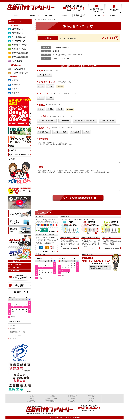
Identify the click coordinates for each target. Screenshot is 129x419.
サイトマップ (14, 338)
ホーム (37, 19)
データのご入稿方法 (52, 398)
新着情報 (12, 328)
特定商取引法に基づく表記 (17, 332)
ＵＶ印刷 (52, 395)
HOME (32, 395)
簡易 (51, 109)
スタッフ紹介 (71, 400)
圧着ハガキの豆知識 (72, 395)
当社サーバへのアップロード (86, 120)
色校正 (32, 398)
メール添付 (65, 120)
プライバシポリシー (92, 400)
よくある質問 (71, 398)
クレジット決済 (61, 132)
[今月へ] (51, 258)
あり (51, 86)
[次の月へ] (54, 258)
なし (41, 86)
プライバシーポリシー (16, 335)
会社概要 (12, 325)
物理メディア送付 (108, 120)
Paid (87, 132)
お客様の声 (72, 401)
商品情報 (32, 397)
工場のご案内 (71, 397)
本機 (60, 109)
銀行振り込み (44, 132)
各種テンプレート (31, 401)
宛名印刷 (32, 400)
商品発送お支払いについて (52, 400)
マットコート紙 (45, 75)
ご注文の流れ (51, 397)
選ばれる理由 (51, 401)
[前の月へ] (48, 258)
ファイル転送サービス (47, 120)
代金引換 (76, 132)
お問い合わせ (91, 395)
